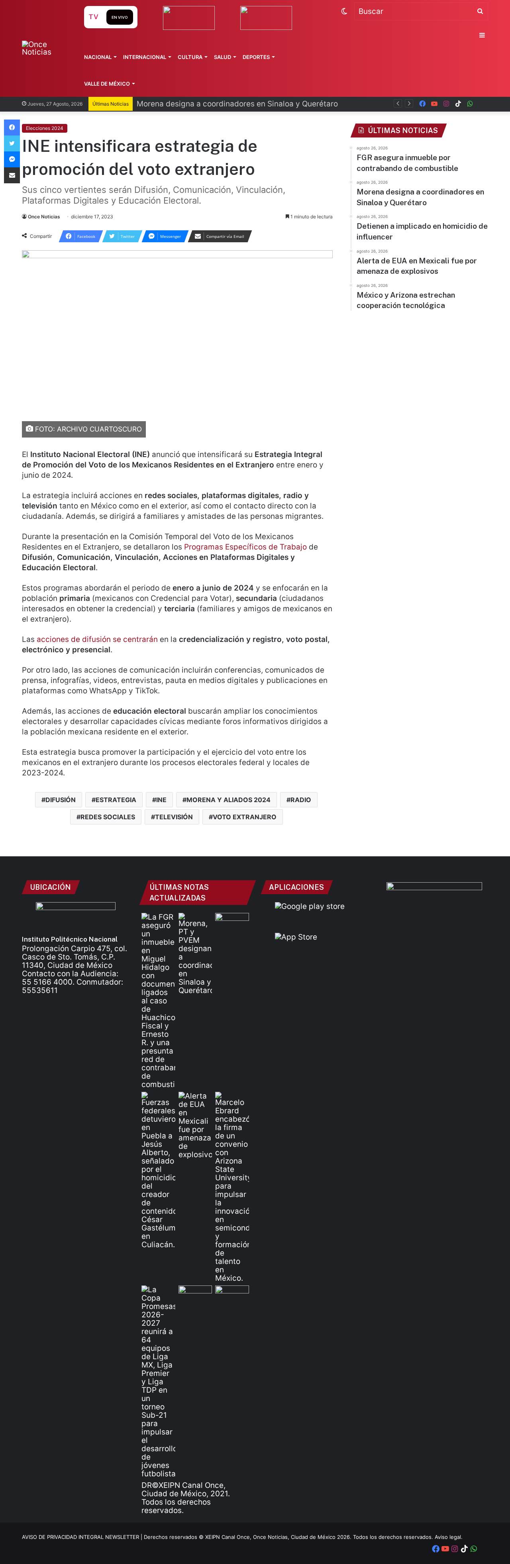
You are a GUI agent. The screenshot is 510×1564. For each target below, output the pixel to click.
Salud (222, 57)
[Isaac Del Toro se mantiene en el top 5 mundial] (232, 1295)
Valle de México (107, 83)
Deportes (256, 57)
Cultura (190, 57)
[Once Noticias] (45, 48)
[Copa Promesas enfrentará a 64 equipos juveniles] (158, 1381)
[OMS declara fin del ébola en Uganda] (195, 1295)
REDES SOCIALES (107, 817)
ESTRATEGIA (116, 800)
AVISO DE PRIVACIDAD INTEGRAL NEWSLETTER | (83, 1537)
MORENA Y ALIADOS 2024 (228, 800)
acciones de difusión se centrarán (97, 639)
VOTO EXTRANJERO (245, 817)
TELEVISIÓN (174, 817)
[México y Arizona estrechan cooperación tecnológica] (232, 1187)
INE (161, 800)
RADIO (300, 800)
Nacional (98, 57)
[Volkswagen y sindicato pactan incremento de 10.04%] (232, 922)
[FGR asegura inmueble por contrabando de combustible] (158, 1001)
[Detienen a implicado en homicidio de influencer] (158, 1170)
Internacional (144, 57)
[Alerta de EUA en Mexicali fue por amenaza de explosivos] (195, 1125)
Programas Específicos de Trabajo (245, 546)
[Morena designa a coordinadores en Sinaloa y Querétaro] (195, 954)
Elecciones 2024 (44, 128)
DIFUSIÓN (60, 800)
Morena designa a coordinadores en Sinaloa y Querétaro (237, 103)
